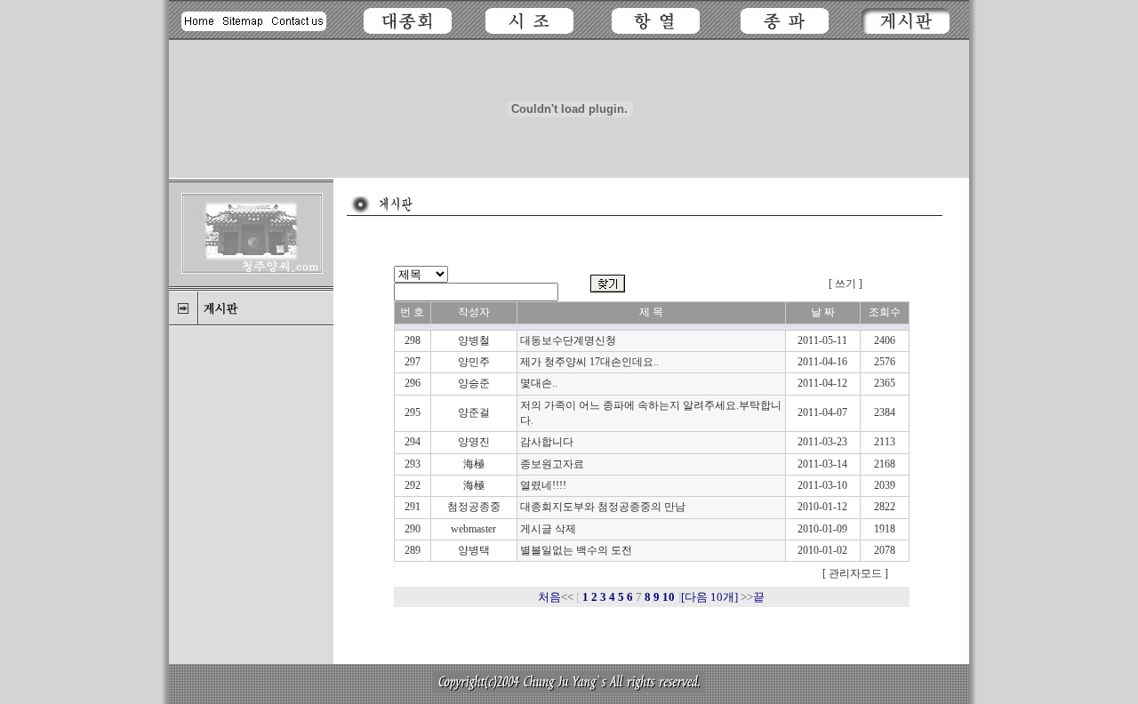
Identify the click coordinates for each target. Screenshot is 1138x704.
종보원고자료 (552, 464)
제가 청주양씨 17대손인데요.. (589, 362)
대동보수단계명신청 (568, 340)
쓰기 (845, 283)
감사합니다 (546, 442)
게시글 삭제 (548, 529)
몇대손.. (538, 383)
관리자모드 (854, 573)
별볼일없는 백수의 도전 (576, 550)
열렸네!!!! (543, 485)
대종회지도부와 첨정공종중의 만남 (602, 506)
